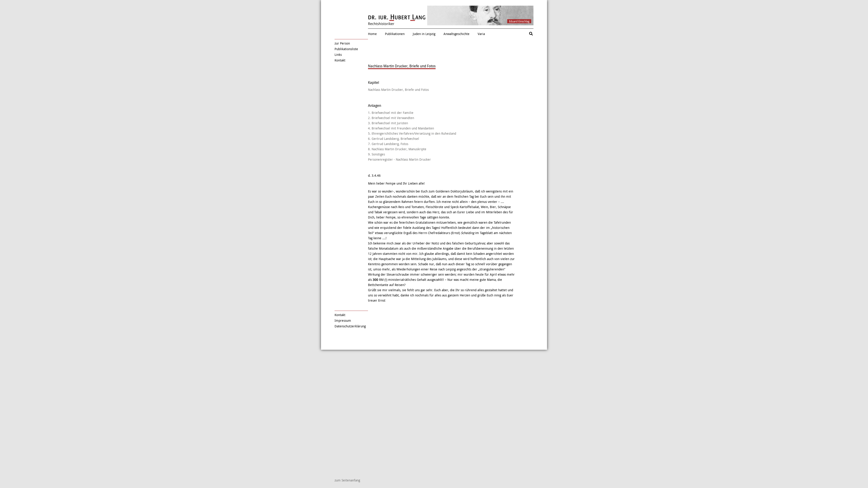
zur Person (342, 43)
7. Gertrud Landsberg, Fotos (388, 144)
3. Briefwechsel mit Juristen (388, 123)
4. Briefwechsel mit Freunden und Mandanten (401, 128)
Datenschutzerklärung (350, 326)
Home (372, 34)
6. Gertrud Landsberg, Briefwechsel (393, 138)
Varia (481, 34)
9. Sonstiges (376, 154)
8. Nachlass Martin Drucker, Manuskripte (397, 149)
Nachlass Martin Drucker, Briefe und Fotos (398, 89)
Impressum (343, 320)
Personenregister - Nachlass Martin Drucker (399, 159)
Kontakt (340, 60)
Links (338, 54)
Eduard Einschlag (519, 21)
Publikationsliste (346, 49)
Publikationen (395, 34)
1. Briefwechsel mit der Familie (390, 112)
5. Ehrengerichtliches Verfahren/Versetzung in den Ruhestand (412, 133)
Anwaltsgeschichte (456, 34)
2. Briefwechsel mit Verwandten (391, 118)
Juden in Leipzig (424, 34)
